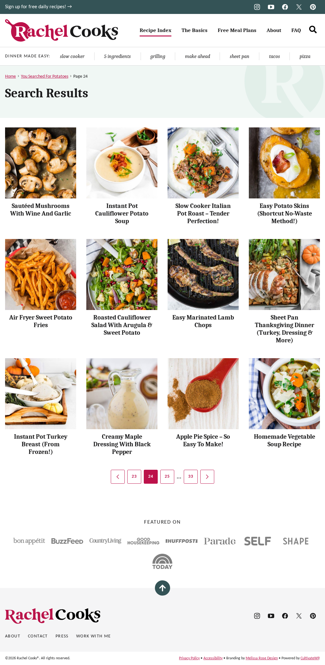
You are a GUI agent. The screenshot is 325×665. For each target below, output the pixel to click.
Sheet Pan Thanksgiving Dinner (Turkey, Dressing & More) (284, 329)
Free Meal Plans (237, 30)
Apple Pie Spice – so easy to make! (203, 440)
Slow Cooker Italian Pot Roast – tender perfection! (203, 213)
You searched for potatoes (44, 76)
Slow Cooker (72, 56)
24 (151, 476)
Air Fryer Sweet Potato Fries (40, 321)
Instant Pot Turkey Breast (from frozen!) (40, 444)
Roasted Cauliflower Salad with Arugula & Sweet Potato (121, 325)
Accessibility (212, 658)
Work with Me (93, 636)
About (274, 30)
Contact (38, 636)
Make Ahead (197, 56)
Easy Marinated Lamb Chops (203, 321)
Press (62, 636)
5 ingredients (117, 56)
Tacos (274, 56)
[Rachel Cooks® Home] (61, 30)
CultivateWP (310, 658)
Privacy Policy (189, 658)
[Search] (313, 29)
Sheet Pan (239, 56)
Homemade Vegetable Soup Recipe (284, 440)
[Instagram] (257, 7)
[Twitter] (299, 7)
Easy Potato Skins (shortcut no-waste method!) (284, 213)
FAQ (296, 30)
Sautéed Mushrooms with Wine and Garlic (40, 209)
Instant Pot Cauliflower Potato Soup (122, 213)
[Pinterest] (313, 7)
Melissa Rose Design (262, 658)
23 (134, 476)
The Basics (195, 30)
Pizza (305, 56)
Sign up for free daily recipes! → (38, 7)
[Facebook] (285, 7)
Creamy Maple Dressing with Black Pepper (122, 444)
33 (191, 476)
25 (167, 476)
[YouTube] (271, 7)
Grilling (157, 56)
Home (10, 76)
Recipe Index (155, 30)
